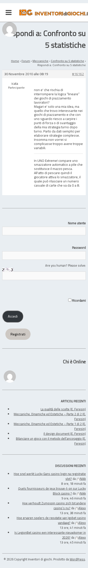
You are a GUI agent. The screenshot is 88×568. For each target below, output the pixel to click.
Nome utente (77, 223)
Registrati (18, 334)
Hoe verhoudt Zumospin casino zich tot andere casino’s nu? (54, 505)
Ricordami (78, 300)
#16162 (78, 74)
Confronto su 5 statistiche (67, 61)
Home (15, 61)
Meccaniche (40, 61)
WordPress (77, 559)
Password (79, 247)
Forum (26, 61)
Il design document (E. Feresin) (65, 433)
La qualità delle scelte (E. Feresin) (63, 409)
